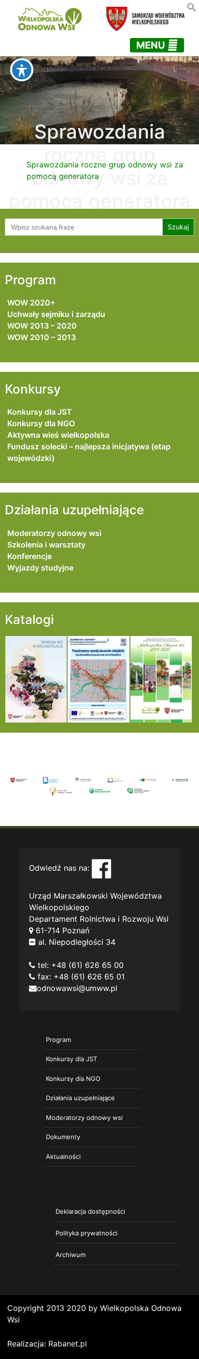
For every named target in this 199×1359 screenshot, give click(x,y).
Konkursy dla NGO (41, 423)
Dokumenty (63, 1137)
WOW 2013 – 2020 (42, 325)
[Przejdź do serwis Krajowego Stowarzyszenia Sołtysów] (138, 790)
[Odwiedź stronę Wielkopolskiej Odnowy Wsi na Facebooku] (101, 868)
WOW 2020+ (31, 302)
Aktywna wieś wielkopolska (58, 435)
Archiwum (70, 1254)
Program (58, 1039)
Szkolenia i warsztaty (46, 544)
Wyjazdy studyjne (40, 567)
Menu (152, 45)
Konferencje (29, 556)
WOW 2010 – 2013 (41, 337)
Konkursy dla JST (39, 412)
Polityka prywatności (86, 1233)
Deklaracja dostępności (90, 1211)
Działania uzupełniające (80, 1098)
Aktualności (63, 1156)
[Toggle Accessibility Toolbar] (21, 69)
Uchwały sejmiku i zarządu (56, 314)
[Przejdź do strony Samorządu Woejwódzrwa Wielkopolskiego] (19, 780)
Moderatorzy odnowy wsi (54, 533)
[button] (192, 6)
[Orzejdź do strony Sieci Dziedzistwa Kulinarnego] (51, 780)
